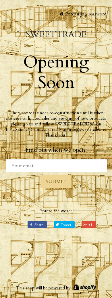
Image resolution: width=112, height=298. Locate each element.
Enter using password (85, 14)
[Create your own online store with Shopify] (84, 288)
